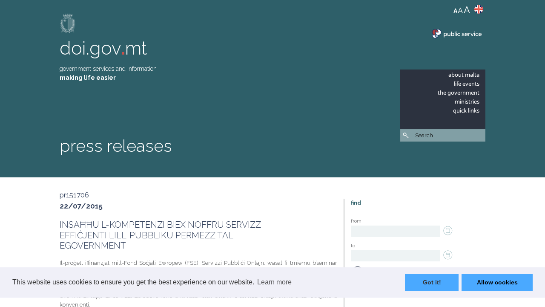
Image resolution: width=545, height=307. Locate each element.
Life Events (466, 83)
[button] (481, 158)
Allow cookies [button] (497, 282)
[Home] (68, 25)
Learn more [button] (274, 282)
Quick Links (466, 110)
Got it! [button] (432, 282)
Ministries (467, 101)
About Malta (463, 74)
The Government (458, 92)
